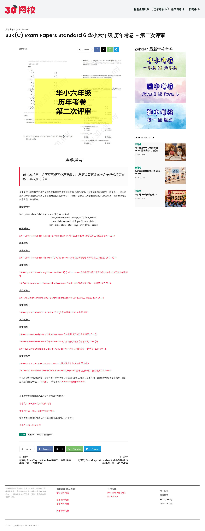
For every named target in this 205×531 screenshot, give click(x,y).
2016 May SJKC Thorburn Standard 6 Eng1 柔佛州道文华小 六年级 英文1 (54, 312)
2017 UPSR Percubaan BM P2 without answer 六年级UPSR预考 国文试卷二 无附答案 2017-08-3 (65, 370)
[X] (103, 49)
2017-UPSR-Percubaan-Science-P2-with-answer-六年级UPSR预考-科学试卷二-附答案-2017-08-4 (68, 257)
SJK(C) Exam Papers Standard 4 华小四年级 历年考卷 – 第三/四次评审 (103, 461)
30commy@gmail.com (73, 381)
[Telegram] (116, 49)
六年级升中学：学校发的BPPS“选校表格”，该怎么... (148, 149)
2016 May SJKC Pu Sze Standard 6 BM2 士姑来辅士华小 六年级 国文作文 (54, 363)
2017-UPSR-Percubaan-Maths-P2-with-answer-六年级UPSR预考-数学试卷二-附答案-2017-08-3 (67, 235)
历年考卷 (9, 29)
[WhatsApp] (110, 49)
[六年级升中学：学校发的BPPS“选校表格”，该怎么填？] (175, 152)
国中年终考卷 (62, 503)
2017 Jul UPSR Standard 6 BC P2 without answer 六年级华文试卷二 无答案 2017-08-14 (61, 297)
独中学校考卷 (62, 511)
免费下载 (31, 435)
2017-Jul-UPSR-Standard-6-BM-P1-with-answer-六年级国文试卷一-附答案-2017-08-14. (62, 348)
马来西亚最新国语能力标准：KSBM (148, 172)
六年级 (39, 435)
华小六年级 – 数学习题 (30, 425)
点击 (38, 179)
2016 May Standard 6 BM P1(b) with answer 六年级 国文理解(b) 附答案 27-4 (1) (58, 334)
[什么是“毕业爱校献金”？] (175, 198)
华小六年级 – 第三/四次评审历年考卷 (36, 410)
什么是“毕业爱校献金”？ (146, 194)
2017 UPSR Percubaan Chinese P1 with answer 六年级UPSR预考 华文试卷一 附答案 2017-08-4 (65, 283)
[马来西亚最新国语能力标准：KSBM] (175, 175)
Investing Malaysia (116, 492)
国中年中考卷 (62, 500)
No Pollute (112, 496)
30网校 (43, 381)
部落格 (138, 144)
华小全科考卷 (62, 492)
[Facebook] (97, 49)
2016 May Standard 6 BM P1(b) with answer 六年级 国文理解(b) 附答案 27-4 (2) (58, 341)
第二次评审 (48, 435)
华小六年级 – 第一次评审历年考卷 (35, 403)
